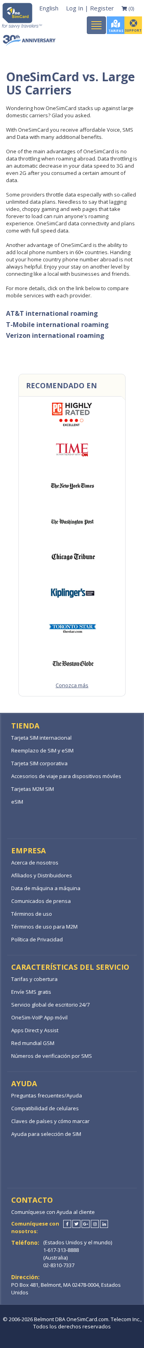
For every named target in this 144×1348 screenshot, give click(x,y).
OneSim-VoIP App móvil (39, 1017)
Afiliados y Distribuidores (41, 875)
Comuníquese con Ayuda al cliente (53, 1212)
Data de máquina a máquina (45, 888)
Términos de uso (31, 913)
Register (102, 8)
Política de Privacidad (37, 939)
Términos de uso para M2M (44, 926)
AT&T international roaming (52, 313)
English (48, 8)
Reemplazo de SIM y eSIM (42, 750)
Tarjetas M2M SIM (32, 788)
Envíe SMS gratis (31, 991)
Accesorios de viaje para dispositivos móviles (66, 776)
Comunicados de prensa (41, 901)
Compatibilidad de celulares (45, 1108)
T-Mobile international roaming (57, 324)
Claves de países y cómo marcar (50, 1121)
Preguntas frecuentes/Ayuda (46, 1095)
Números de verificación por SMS (51, 1055)
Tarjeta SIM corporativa (39, 763)
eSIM (17, 801)
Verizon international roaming (55, 335)
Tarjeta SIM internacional (41, 737)
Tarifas (115, 30)
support (133, 30)
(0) (130, 8)
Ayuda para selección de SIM (46, 1133)
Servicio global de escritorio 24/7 (50, 1004)
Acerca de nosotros (34, 862)
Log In (74, 8)
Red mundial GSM (32, 1043)
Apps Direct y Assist (34, 1030)
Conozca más (72, 685)
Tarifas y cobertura (34, 979)
